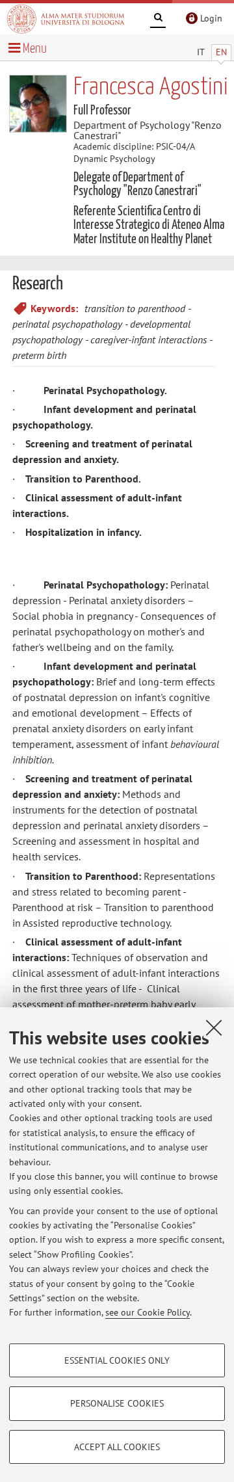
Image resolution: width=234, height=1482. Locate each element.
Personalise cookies (117, 1403)
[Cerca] (158, 19)
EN (221, 52)
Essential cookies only (117, 1360)
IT (201, 52)
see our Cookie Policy (147, 1312)
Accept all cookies (117, 1447)
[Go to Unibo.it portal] (65, 18)
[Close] (213, 1027)
